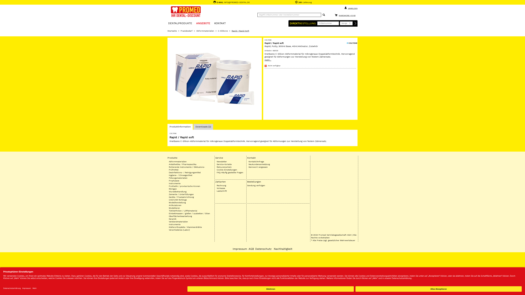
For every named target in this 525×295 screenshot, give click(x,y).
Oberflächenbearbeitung (180, 216)
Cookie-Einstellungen (227, 170)
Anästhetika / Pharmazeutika (182, 164)
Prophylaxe (174, 181)
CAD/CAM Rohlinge (178, 200)
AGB (251, 248)
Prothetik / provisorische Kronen (184, 186)
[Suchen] (324, 15)
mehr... (268, 60)
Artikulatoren (175, 205)
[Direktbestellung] (355, 23)
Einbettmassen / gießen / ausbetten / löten (189, 213)
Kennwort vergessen (258, 167)
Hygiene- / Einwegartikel (180, 175)
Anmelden (353, 8)
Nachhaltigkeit (283, 248)
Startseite (172, 31)
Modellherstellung (177, 202)
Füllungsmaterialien (178, 178)
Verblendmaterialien (178, 222)
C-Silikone (223, 31)
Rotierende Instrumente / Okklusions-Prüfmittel (187, 168)
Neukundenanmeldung (259, 164)
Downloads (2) (203, 126)
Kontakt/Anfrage (256, 161)
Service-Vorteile (224, 164)
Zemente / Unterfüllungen (181, 194)
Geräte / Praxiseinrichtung (181, 197)
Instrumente (174, 183)
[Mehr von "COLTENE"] (352, 43)
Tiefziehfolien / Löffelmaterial (183, 211)
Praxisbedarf (186, 31)
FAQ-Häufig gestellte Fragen (230, 172)
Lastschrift (222, 191)
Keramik (172, 219)
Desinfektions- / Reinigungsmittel (185, 172)
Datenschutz (263, 248)
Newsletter (222, 161)
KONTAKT (220, 23)
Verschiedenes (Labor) (179, 230)
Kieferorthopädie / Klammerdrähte (185, 227)
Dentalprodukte (180, 23)
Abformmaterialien (205, 31)
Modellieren (174, 208)
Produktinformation (180, 127)
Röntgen (173, 189)
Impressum (240, 248)
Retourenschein (224, 167)
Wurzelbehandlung (177, 192)
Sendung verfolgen (256, 185)
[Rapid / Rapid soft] (214, 79)
